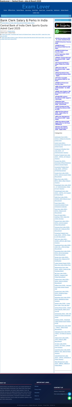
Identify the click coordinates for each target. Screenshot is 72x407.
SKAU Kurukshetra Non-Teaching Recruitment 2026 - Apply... (63, 74)
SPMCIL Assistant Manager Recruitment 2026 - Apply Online (63, 59)
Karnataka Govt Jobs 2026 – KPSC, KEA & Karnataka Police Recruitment (63, 253)
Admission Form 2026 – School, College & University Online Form (63, 138)
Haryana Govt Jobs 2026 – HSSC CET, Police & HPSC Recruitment (62, 229)
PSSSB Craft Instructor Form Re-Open (61, 83)
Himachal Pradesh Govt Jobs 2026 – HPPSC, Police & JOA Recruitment (62, 235)
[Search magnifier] (70, 16)
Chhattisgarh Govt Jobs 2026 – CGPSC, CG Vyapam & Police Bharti (63, 192)
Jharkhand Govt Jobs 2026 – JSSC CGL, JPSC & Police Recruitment (63, 247)
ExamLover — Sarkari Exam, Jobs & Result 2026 (20, 1)
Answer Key (49, 10)
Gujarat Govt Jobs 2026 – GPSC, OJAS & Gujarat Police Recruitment (62, 222)
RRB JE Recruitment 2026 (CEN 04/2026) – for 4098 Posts (62, 88)
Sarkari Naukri (64, 10)
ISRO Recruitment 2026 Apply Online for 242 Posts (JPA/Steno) (62, 123)
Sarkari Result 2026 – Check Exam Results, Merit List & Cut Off (63, 309)
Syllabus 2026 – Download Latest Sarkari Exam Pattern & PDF (63, 321)
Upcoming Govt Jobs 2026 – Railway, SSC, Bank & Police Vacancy (63, 351)
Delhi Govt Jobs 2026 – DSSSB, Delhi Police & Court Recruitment (63, 198)
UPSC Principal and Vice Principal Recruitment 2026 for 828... (62, 108)
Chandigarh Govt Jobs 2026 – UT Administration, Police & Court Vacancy (63, 186)
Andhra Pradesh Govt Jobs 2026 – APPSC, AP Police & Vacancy (62, 156)
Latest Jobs (36, 13)
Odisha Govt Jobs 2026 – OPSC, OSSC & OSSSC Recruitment (62, 281)
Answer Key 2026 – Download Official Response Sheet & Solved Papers (63, 162)
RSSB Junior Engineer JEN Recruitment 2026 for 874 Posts (63, 93)
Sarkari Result (20, 10)
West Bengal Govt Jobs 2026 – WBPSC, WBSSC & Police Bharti (62, 363)
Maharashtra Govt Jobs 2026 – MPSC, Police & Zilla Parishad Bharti (62, 269)
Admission (57, 10)
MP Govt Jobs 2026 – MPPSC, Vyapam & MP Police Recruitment (61, 275)
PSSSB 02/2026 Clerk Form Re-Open (61, 51)
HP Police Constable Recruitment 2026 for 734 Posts (62, 79)
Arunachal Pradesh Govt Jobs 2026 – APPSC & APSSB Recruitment (62, 168)
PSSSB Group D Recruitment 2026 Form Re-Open (63, 47)
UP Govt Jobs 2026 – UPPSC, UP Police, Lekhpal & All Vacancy (62, 345)
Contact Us (37, 399)
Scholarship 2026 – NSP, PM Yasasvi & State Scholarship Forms (63, 315)
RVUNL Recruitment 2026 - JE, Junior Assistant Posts (62, 39)
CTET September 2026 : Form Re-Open (62, 54)
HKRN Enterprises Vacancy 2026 (63, 42)
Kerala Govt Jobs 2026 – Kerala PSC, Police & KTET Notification (62, 259)
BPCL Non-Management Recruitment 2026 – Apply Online (62, 118)
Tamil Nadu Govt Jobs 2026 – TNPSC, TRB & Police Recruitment (63, 327)
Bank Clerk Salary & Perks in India (10, 37)
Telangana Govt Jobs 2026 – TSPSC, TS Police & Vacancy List (63, 333)
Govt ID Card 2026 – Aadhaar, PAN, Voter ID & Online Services (62, 216)
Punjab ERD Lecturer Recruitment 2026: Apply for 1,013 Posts (63, 98)
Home (5, 10)
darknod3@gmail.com (62, 394)
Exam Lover (36, 7)
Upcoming (28, 10)
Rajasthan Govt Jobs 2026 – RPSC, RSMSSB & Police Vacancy (63, 299)
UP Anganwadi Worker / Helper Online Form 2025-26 (62, 64)
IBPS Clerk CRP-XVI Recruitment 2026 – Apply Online (62, 69)
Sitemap (36, 386)
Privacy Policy (38, 389)
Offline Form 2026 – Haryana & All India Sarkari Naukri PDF (63, 287)
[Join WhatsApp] (69, 398)
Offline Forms (11, 10)
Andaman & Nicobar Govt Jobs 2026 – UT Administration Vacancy (62, 150)
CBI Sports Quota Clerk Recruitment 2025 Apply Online (31, 37)
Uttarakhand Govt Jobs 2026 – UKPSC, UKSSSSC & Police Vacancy (63, 357)
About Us (37, 395)
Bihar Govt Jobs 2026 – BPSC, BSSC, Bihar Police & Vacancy (62, 180)
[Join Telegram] (69, 394)
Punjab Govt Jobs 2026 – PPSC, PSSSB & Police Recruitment (62, 293)
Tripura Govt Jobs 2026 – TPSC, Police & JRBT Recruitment (62, 339)
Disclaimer (37, 392)
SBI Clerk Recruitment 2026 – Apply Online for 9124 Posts (61, 113)
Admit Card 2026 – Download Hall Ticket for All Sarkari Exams (16, 34)
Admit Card (42, 10)
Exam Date (35, 10)
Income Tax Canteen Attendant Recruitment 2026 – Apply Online (61, 128)
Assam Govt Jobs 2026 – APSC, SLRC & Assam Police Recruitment (63, 174)
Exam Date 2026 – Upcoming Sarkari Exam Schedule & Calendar (61, 204)
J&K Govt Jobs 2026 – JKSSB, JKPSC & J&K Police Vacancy (62, 241)
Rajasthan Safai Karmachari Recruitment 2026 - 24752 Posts (62, 103)
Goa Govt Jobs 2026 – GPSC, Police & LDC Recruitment (61, 210)
